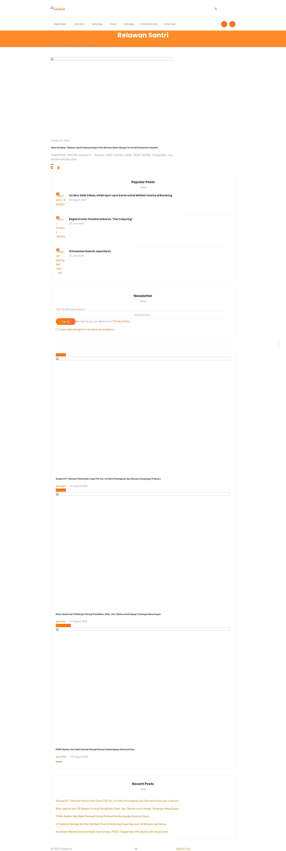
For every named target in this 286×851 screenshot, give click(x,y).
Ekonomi (79, 24)
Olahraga (128, 24)
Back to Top (183, 848)
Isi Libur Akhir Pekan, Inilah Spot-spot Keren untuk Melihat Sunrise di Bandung (120, 195)
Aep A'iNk (61, 756)
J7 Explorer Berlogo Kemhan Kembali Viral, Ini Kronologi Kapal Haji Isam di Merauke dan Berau (111, 824)
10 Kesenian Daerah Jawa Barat (90, 251)
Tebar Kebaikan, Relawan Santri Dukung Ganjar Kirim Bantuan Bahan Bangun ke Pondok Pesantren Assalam (104, 147)
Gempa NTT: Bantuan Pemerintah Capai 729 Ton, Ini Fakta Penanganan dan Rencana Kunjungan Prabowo (108, 479)
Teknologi (96, 24)
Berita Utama (63, 625)
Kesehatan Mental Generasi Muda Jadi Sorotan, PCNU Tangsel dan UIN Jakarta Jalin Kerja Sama (112, 831)
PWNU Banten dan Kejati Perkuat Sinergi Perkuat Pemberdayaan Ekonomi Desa (95, 749)
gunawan (61, 485)
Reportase (60, 24)
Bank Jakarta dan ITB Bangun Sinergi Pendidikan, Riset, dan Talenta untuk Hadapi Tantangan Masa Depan (108, 614)
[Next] (60, 761)
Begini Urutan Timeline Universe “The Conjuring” (101, 219)
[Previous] (57, 761)
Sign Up (66, 321)
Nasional (61, 354)
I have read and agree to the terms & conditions (86, 329)
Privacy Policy (122, 321)
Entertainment (149, 24)
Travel (112, 24)
